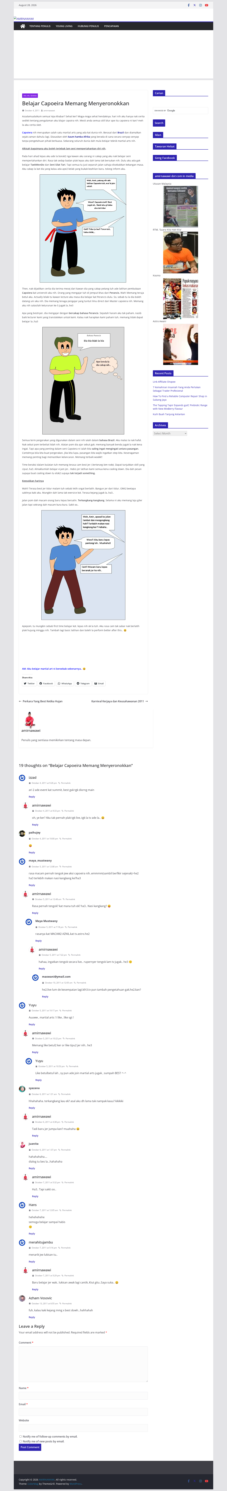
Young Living (64, 26)
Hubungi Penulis (88, 26)
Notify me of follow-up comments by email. (50, 1436)
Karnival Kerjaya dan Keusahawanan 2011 (117, 701)
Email (23, 1404)
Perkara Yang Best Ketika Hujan (42, 701)
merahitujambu (41, 1242)
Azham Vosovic (40, 1298)
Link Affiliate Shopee (164, 381)
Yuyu (32, 1005)
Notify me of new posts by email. (43, 1441)
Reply (32, 796)
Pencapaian (111, 26)
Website (24, 1420)
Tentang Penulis (40, 26)
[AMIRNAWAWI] (24, 19)
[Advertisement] (113, 55)
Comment (26, 1342)
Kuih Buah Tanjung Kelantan (169, 414)
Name (24, 1388)
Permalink (65, 783)
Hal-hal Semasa (30, 95)
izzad (32, 777)
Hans (33, 1204)
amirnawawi (49, 110)
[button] (83, 228)
